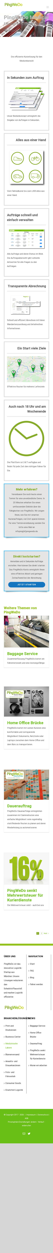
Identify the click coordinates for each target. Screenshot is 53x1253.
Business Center (13, 1037)
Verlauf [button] (41, 1122)
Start (32, 964)
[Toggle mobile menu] (47, 7)
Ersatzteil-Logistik (14, 1090)
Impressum (31, 1115)
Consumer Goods (13, 1083)
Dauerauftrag (19, 806)
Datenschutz (43, 1115)
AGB (26, 1118)
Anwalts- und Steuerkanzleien (12, 1063)
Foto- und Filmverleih (10, 1074)
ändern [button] (34, 1122)
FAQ (32, 971)
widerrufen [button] (26, 1125)
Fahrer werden (36, 984)
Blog (32, 977)
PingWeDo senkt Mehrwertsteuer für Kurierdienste (25, 895)
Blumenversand (12, 1054)
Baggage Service (22, 653)
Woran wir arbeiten (38, 1065)
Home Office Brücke (25, 722)
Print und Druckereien (10, 1028)
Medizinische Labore (11, 1045)
